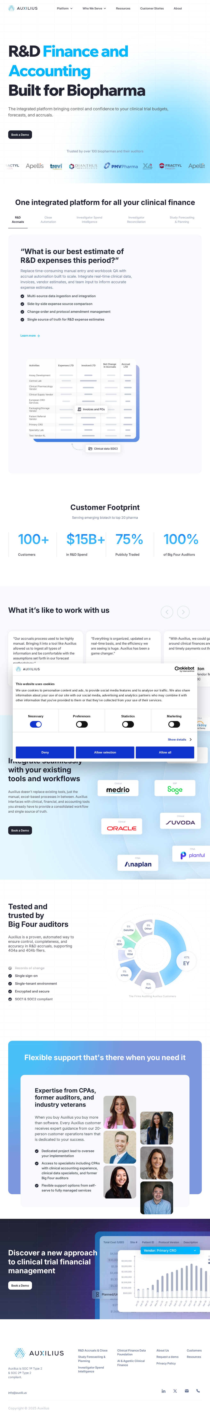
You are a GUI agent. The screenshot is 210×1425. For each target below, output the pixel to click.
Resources (123, 8)
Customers (194, 1350)
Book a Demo (20, 134)
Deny (45, 752)
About (178, 8)
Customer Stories (152, 8)
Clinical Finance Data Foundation (131, 1352)
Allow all (165, 752)
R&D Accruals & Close (92, 1350)
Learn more (28, 335)
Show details (177, 739)
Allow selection (105, 752)
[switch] (82, 724)
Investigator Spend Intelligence (91, 1369)
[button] (65, 8)
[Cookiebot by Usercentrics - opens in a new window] (176, 669)
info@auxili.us (17, 1392)
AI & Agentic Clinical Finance (131, 1363)
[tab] (18, 219)
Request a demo (167, 1356)
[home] (22, 8)
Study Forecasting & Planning (91, 1359)
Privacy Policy (166, 1363)
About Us (162, 1350)
